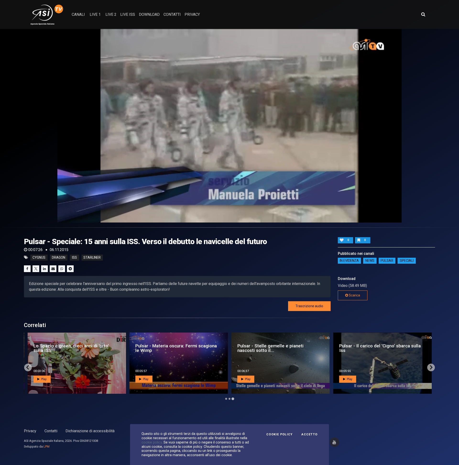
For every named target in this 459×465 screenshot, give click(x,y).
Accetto (309, 434)
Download (149, 14)
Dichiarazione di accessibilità (90, 431)
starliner (92, 257)
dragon (58, 257)
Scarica (354, 295)
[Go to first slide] (431, 367)
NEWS (369, 261)
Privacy (30, 431)
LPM (46, 446)
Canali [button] (78, 14)
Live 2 (110, 14)
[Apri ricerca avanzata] (423, 14)
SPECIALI (407, 261)
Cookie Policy (279, 434)
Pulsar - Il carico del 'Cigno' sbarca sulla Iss (380, 348)
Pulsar (387, 261)
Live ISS (127, 14)
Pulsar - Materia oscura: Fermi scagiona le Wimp (176, 348)
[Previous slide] (28, 367)
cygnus (39, 257)
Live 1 (95, 14)
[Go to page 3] (232, 398)
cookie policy (152, 442)
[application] (229, 126)
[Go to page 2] (229, 399)
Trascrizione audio (309, 306)
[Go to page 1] (226, 399)
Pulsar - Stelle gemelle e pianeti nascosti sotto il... (270, 348)
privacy (192, 14)
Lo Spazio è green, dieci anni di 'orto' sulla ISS (71, 348)
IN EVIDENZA (349, 261)
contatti (172, 14)
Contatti (50, 431)
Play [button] (43, 379)
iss (74, 257)
